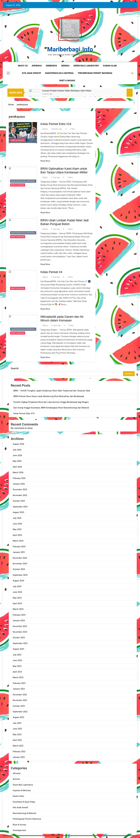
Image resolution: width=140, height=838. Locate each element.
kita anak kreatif (31, 73)
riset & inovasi (67, 80)
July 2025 (17, 518)
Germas (16, 779)
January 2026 (19, 484)
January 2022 (19, 757)
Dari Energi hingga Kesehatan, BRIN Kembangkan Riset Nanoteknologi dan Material (51, 407)
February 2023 (19, 683)
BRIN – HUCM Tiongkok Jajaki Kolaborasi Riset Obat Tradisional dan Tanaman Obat (51, 390)
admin (45, 129)
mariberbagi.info (70, 49)
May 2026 (17, 461)
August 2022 (18, 717)
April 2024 (17, 603)
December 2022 (20, 694)
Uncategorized (19, 830)
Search (15, 368)
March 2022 (18, 746)
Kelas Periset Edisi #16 (55, 124)
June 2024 (17, 592)
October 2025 (19, 501)
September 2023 (20, 643)
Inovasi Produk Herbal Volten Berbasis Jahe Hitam (66, 90)
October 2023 (19, 637)
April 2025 (17, 535)
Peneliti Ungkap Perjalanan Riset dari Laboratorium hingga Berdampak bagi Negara (51, 402)
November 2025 (20, 495)
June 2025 (17, 524)
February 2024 (19, 615)
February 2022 (19, 751)
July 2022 (17, 723)
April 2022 (17, 740)
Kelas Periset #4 (51, 272)
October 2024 (19, 569)
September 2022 (20, 711)
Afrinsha (37, 65)
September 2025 (20, 506)
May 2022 (17, 734)
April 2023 (17, 672)
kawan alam (110, 65)
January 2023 (19, 689)
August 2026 (18, 444)
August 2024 (18, 580)
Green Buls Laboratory (86, 65)
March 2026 (18, 472)
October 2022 (19, 706)
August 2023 (18, 649)
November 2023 (20, 632)
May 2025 (17, 529)
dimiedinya (51, 65)
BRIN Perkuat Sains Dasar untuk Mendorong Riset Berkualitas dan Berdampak (48, 396)
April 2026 (17, 467)
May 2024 (17, 598)
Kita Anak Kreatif (20, 807)
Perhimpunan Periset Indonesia (27, 819)
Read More (45, 161)
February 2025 (19, 546)
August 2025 (18, 512)
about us (23, 65)
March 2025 (18, 541)
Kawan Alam (18, 796)
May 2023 (17, 666)
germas (65, 65)
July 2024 (17, 586)
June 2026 (17, 455)
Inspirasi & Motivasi (22, 790)
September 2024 (20, 575)
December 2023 (20, 626)
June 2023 (17, 660)
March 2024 (18, 609)
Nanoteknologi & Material (23, 181)
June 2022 (17, 728)
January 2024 (19, 620)
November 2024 (20, 563)
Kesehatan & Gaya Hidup (24, 802)
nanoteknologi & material (59, 73)
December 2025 (20, 489)
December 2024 (20, 558)
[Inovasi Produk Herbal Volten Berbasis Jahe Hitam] (34, 94)
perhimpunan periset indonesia (95, 73)
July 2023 (17, 655)
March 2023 (18, 677)
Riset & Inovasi (17, 140)
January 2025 (19, 552)
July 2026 (17, 450)
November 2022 (20, 700)
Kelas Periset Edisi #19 (23, 413)
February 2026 (19, 478)
